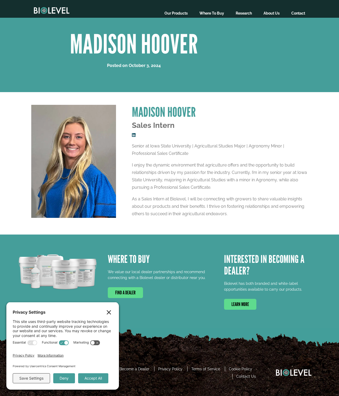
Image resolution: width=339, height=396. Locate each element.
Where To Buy (211, 13)
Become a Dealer (134, 369)
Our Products (176, 13)
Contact (298, 13)
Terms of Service (205, 369)
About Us (272, 13)
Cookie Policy (240, 369)
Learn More (240, 304)
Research (244, 13)
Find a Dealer (125, 292)
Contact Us (246, 376)
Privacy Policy (170, 369)
